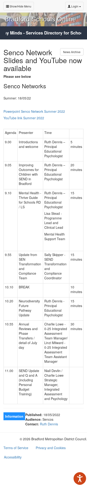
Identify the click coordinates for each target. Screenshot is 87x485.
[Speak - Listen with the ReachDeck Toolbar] (80, 478)
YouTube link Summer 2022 (23, 118)
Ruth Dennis (49, 424)
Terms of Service (15, 447)
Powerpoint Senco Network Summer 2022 (34, 111)
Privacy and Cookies (51, 447)
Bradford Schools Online (40, 19)
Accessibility (13, 457)
